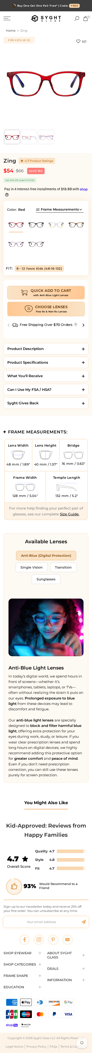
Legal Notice (14, 1046)
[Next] (83, 325)
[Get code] (83, 922)
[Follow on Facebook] (24, 940)
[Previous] (9, 325)
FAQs (53, 1046)
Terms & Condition (73, 1046)
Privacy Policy (36, 1046)
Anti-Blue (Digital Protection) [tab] (46, 555)
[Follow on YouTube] (67, 940)
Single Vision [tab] (32, 567)
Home (11, 30)
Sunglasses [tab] (46, 579)
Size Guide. (69, 514)
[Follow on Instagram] (39, 940)
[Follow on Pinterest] (53, 940)
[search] (77, 19)
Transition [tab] (63, 567)
